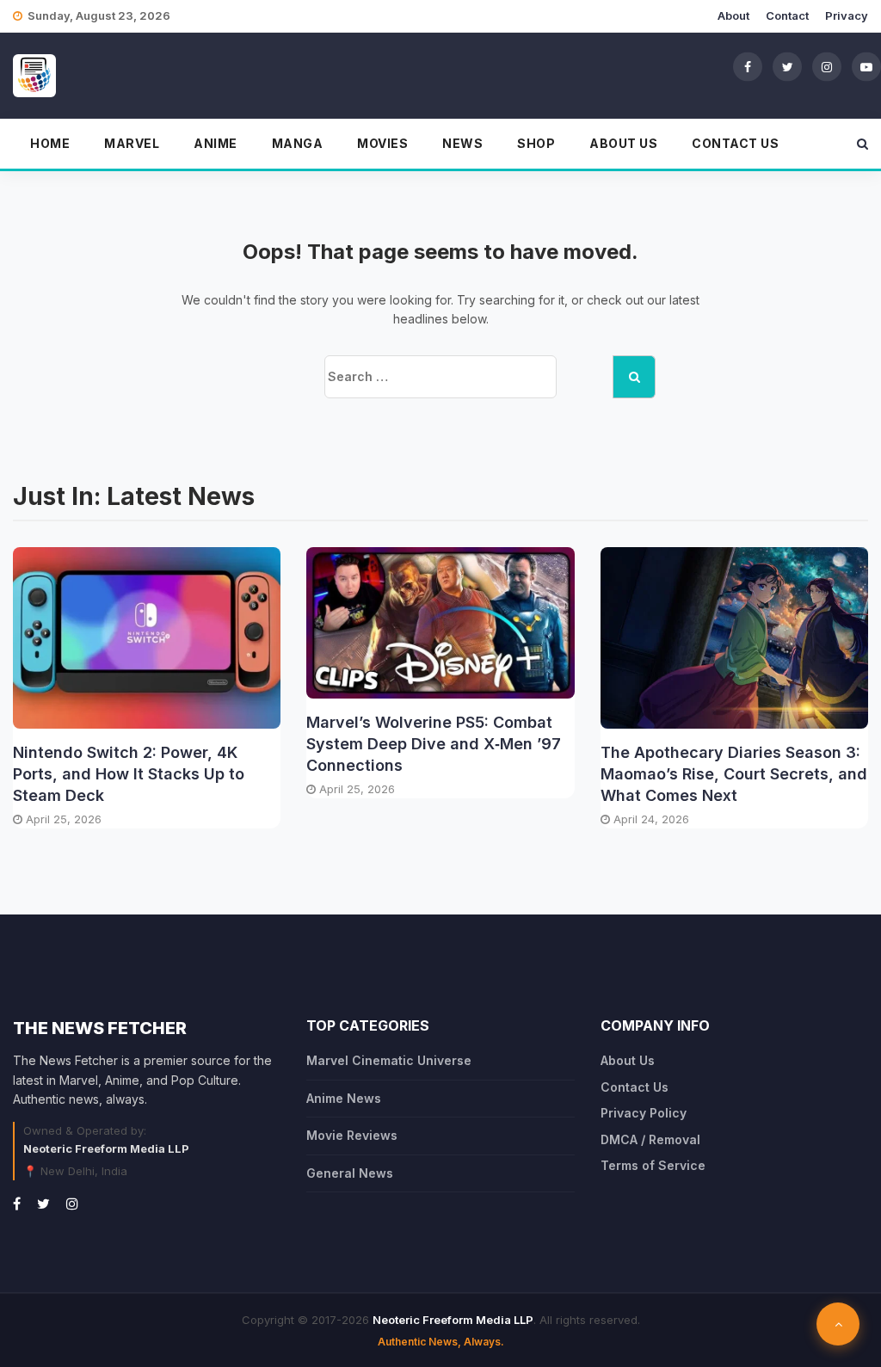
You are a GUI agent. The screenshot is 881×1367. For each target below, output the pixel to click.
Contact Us (735, 143)
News (462, 143)
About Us (623, 143)
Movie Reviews (351, 1135)
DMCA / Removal (650, 1139)
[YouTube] (866, 66)
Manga (297, 143)
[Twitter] (787, 66)
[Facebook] (747, 66)
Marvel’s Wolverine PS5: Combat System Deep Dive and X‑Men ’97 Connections (433, 743)
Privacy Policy (644, 1112)
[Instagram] (826, 66)
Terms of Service (653, 1165)
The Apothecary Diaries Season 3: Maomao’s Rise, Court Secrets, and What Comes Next (734, 773)
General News (349, 1173)
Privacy (846, 15)
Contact (787, 15)
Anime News (343, 1098)
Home (50, 143)
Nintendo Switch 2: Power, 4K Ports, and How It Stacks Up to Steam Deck (128, 773)
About (733, 15)
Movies (382, 143)
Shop (536, 143)
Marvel (131, 143)
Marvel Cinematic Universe (388, 1060)
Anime (215, 143)
